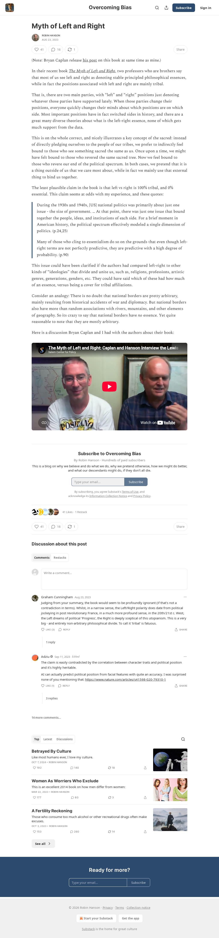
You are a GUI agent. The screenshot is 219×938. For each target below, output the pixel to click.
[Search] (157, 7)
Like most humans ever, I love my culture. (62, 757)
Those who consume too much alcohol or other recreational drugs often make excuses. (89, 819)
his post (90, 60)
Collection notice (138, 908)
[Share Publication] (166, 7)
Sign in (205, 8)
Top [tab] (36, 739)
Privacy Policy (141, 496)
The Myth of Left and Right (92, 71)
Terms (119, 908)
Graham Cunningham (57, 597)
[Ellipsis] (185, 597)
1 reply (50, 642)
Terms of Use (130, 492)
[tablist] (50, 557)
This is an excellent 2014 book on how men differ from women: (78, 787)
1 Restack (81, 512)
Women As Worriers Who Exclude (65, 780)
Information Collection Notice (108, 496)
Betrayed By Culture (51, 751)
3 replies (52, 698)
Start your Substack (98, 918)
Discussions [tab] (64, 739)
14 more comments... (46, 718)
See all (40, 843)
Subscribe (184, 8)
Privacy (108, 908)
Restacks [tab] (60, 558)
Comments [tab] (41, 558)
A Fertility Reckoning (52, 810)
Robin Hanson (51, 35)
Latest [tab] (47, 739)
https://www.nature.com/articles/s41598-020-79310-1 (125, 679)
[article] (109, 760)
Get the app (130, 918)
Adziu (45, 656)
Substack (88, 929)
